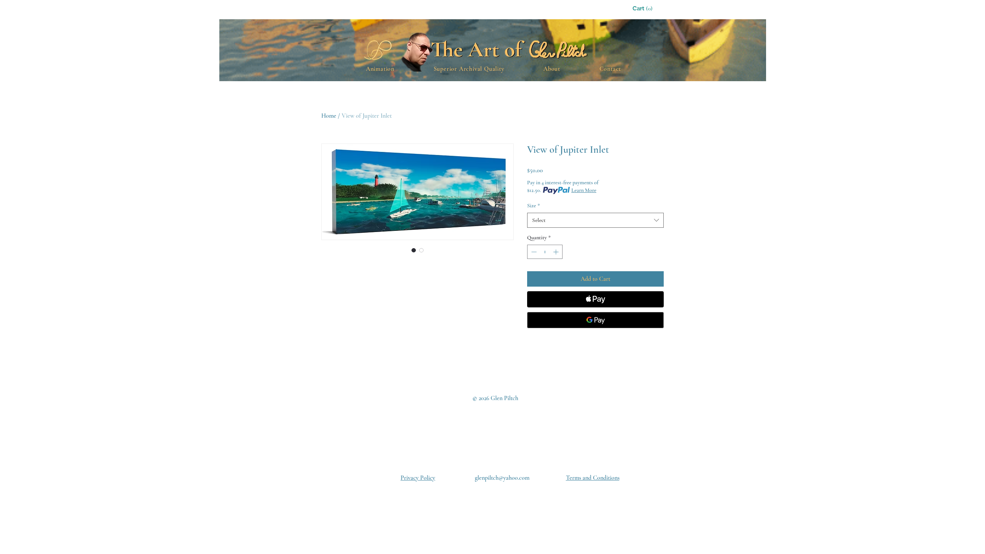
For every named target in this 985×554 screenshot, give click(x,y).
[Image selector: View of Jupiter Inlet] (413, 250)
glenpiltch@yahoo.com (502, 478)
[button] (652, 8)
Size (533, 205)
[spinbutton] (545, 252)
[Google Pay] (595, 320)
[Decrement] (533, 252)
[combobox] (595, 220)
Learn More (583, 190)
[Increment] (556, 252)
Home (328, 116)
